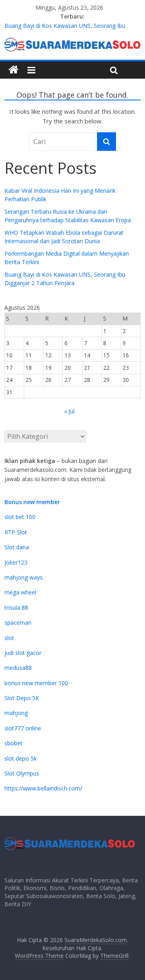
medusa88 (18, 667)
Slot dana (16, 547)
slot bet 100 (19, 517)
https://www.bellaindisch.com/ (43, 788)
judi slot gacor (22, 653)
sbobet (13, 743)
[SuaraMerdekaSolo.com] (13, 70)
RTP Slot (15, 532)
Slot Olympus (21, 773)
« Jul (69, 411)
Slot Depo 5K (21, 698)
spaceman (17, 622)
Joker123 (15, 562)
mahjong (16, 713)
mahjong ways (23, 577)
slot (9, 638)
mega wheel (20, 592)
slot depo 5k (20, 758)
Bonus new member (32, 502)
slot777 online (22, 728)
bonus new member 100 (36, 683)
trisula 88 (16, 607)
